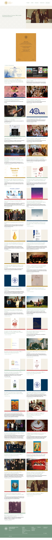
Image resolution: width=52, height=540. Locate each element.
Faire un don (47, 2)
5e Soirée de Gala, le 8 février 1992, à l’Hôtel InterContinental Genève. (14, 433)
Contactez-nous (45, 527)
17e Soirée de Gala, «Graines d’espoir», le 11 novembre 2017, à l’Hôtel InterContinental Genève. (36, 180)
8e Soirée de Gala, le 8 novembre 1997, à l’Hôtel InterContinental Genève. (13, 372)
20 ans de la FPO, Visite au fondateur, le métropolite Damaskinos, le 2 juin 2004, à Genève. (13, 310)
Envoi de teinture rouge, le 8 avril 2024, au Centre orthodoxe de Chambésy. (36, 100)
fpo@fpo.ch (10, 530)
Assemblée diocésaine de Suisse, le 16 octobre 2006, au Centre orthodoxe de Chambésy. (13, 289)
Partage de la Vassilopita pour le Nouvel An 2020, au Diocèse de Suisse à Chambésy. (36, 158)
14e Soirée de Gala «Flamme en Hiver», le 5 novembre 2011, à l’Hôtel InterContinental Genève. (13, 244)
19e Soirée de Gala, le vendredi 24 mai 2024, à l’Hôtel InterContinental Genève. (14, 100)
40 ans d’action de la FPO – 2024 (34, 118)
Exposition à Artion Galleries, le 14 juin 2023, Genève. (13, 139)
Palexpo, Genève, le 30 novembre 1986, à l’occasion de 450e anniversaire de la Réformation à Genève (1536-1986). (36, 473)
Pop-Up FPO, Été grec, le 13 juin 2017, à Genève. (13, 201)
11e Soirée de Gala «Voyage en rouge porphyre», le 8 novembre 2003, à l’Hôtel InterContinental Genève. (13, 332)
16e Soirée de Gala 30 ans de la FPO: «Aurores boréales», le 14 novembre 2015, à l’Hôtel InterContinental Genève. (36, 202)
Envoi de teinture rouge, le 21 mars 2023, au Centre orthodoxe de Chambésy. (36, 139)
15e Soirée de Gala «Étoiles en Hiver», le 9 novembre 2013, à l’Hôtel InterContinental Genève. (36, 223)
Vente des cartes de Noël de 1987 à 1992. (13, 412)
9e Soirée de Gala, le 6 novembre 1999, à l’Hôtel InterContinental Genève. (13, 352)
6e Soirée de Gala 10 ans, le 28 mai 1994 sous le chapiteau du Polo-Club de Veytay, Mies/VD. (13, 393)
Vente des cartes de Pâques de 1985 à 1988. (36, 454)
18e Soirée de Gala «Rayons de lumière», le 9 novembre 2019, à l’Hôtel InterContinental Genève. (14, 180)
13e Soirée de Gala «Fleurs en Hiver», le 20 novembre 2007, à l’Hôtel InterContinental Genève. (13, 266)
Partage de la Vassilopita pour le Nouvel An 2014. (14, 223)
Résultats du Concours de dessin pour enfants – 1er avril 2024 (12, 119)
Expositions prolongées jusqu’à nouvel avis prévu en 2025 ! (36, 80)
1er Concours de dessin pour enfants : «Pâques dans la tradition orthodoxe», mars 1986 (14, 494)
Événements (39, 527)
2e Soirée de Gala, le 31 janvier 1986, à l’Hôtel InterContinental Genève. (35, 494)
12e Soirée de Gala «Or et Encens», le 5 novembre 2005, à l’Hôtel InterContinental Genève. (36, 289)
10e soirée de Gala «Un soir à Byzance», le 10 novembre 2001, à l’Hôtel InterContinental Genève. (36, 332)
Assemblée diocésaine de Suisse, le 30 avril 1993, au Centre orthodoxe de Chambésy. (36, 393)
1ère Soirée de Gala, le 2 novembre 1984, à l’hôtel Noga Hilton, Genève (13, 515)
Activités (32, 527)
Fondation (23, 527)
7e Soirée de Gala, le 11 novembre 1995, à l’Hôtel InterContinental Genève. (36, 372)
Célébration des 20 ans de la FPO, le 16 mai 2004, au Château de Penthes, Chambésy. (36, 310)
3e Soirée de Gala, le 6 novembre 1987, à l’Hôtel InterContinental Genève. (13, 472)
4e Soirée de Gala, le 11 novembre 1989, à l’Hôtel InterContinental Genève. (13, 455)
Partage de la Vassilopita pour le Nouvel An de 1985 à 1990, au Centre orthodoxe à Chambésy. (36, 434)
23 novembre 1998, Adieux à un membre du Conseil (36, 352)
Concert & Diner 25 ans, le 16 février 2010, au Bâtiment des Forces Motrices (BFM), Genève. (36, 244)
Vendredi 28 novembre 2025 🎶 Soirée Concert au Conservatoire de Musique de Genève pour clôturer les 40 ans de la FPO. (13, 81)
